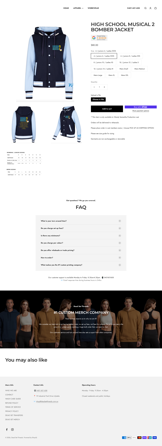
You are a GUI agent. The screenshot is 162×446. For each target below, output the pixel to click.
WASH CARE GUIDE (13, 399)
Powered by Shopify (30, 437)
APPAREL (77, 8)
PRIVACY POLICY (12, 411)
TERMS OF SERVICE (13, 407)
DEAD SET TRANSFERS (14, 415)
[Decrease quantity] (94, 87)
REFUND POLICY (11, 403)
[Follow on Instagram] (12, 429)
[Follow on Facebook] (6, 429)
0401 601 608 (133, 8)
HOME (66, 8)
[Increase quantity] (104, 87)
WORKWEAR (93, 8)
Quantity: (94, 82)
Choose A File (98, 99)
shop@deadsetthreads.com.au (47, 401)
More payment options (140, 110)
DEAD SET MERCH (12, 419)
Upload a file (96, 95)
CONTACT (9, 394)
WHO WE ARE (11, 390)
